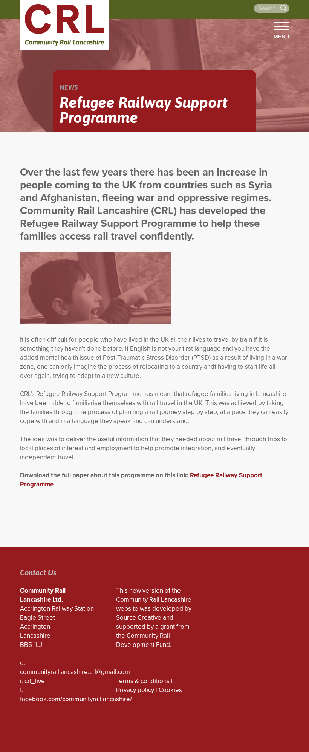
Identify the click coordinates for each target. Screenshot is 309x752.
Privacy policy (135, 690)
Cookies (170, 690)
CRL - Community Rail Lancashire (64, 25)
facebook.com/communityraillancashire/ (76, 699)
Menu (281, 37)
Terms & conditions (143, 681)
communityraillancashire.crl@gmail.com (75, 672)
